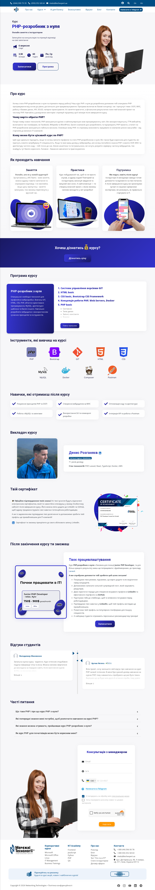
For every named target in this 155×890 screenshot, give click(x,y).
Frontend (71, 850)
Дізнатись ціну (77, 258)
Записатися (24, 66)
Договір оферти (98, 863)
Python (71, 855)
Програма (48, 66)
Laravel (72, 571)
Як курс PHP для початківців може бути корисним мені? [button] (46, 733)
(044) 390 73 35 (20, 3)
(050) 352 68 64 (38, 3)
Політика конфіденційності (60, 885)
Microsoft (49, 852)
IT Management (51, 860)
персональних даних (120, 796)
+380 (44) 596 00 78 (125, 849)
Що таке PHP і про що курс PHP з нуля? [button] (37, 711)
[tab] (77, 711)
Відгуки (94, 855)
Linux (47, 858)
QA (69, 860)
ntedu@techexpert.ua (58, 3)
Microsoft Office (51, 855)
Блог (93, 852)
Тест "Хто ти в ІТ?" (98, 858)
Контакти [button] (110, 9)
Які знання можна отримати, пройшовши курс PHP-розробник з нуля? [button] (54, 726)
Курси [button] (40, 9)
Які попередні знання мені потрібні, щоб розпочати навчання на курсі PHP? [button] (57, 718)
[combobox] (91, 781)
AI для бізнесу (56, 9)
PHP (69, 858)
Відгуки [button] (89, 9)
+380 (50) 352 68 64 (125, 853)
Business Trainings (52, 863)
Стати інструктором (99, 860)
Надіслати (107, 824)
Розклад (94, 850)
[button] (77, 702)
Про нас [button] (29, 9)
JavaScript (72, 852)
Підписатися (119, 874)
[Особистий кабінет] (123, 3)
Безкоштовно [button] (74, 9)
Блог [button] (99, 9)
